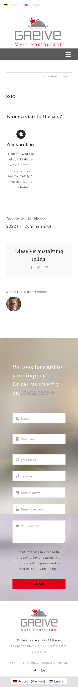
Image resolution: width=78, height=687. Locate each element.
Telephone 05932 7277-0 (29, 646)
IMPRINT (46, 663)
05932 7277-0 (37, 393)
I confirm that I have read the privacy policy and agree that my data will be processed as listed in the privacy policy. (39, 560)
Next (65, 76)
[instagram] (43, 670)
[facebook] (35, 670)
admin (18, 218)
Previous (51, 76)
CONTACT (63, 663)
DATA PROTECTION (22, 663)
